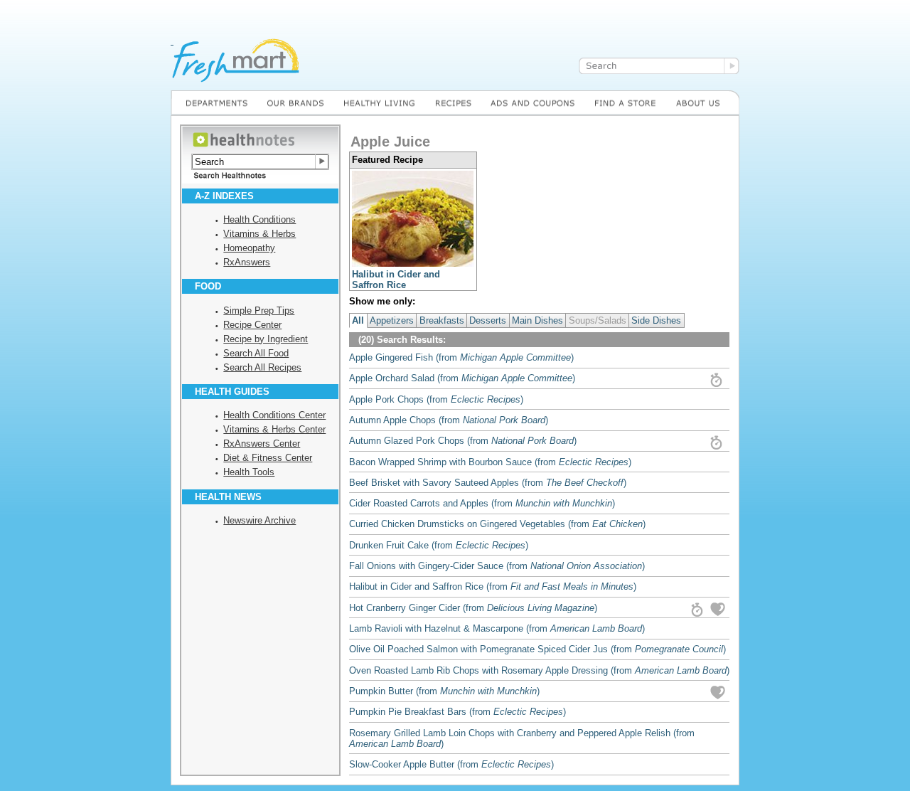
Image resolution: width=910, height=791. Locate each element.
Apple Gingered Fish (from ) (461, 357)
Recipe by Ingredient (265, 339)
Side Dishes (656, 320)
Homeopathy (249, 248)
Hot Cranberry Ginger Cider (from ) (473, 607)
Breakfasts (441, 320)
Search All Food (256, 353)
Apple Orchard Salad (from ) (462, 378)
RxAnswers (246, 262)
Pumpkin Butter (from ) (444, 691)
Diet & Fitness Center (267, 457)
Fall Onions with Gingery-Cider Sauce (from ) (497, 566)
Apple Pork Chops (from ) (436, 399)
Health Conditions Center (274, 415)
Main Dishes (537, 320)
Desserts (487, 320)
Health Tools (248, 472)
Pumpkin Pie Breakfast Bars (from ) (457, 711)
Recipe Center (252, 324)
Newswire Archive (259, 520)
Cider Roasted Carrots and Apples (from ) (482, 503)
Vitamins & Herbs (259, 233)
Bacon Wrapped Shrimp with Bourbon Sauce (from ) (490, 462)
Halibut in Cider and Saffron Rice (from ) (492, 586)
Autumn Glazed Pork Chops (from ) (463, 440)
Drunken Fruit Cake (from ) (438, 545)
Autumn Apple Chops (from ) (448, 420)
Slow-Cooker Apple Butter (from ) (451, 764)
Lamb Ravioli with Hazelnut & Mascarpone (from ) (497, 628)
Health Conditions (259, 219)
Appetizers (392, 320)
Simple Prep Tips (258, 310)
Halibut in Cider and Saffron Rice (396, 279)
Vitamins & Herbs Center (274, 429)
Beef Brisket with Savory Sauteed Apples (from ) (487, 482)
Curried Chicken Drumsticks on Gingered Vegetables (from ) (497, 524)
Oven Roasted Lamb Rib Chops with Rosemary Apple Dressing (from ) (539, 670)
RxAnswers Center (261, 443)
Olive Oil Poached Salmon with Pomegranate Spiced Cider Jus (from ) (537, 649)
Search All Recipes (262, 367)
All (358, 320)
